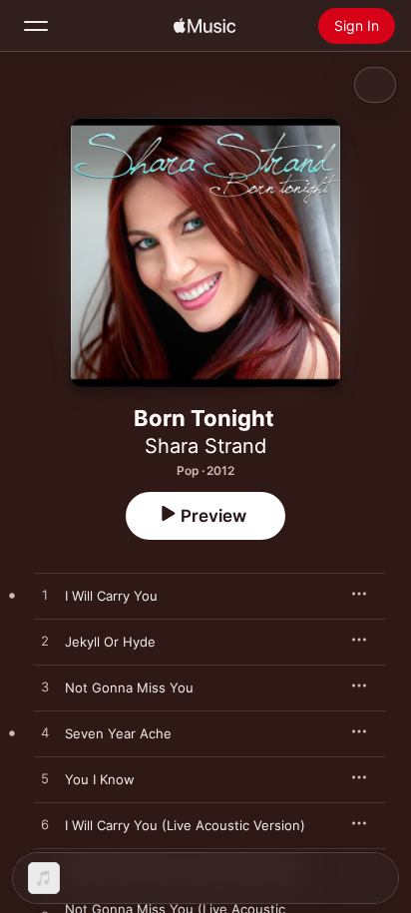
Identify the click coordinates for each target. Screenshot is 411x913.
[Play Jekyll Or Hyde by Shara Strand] (45, 642)
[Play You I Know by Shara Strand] (45, 779)
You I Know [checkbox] (100, 779)
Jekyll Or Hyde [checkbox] (110, 642)
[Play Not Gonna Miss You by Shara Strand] (45, 687)
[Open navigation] (36, 26)
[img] (204, 26)
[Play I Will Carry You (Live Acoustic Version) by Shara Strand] (45, 825)
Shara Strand (205, 446)
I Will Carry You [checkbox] (111, 596)
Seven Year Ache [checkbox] (118, 733)
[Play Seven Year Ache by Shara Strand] (45, 733)
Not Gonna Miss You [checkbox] (129, 687)
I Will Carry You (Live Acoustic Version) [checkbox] (185, 825)
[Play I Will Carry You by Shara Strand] (45, 596)
